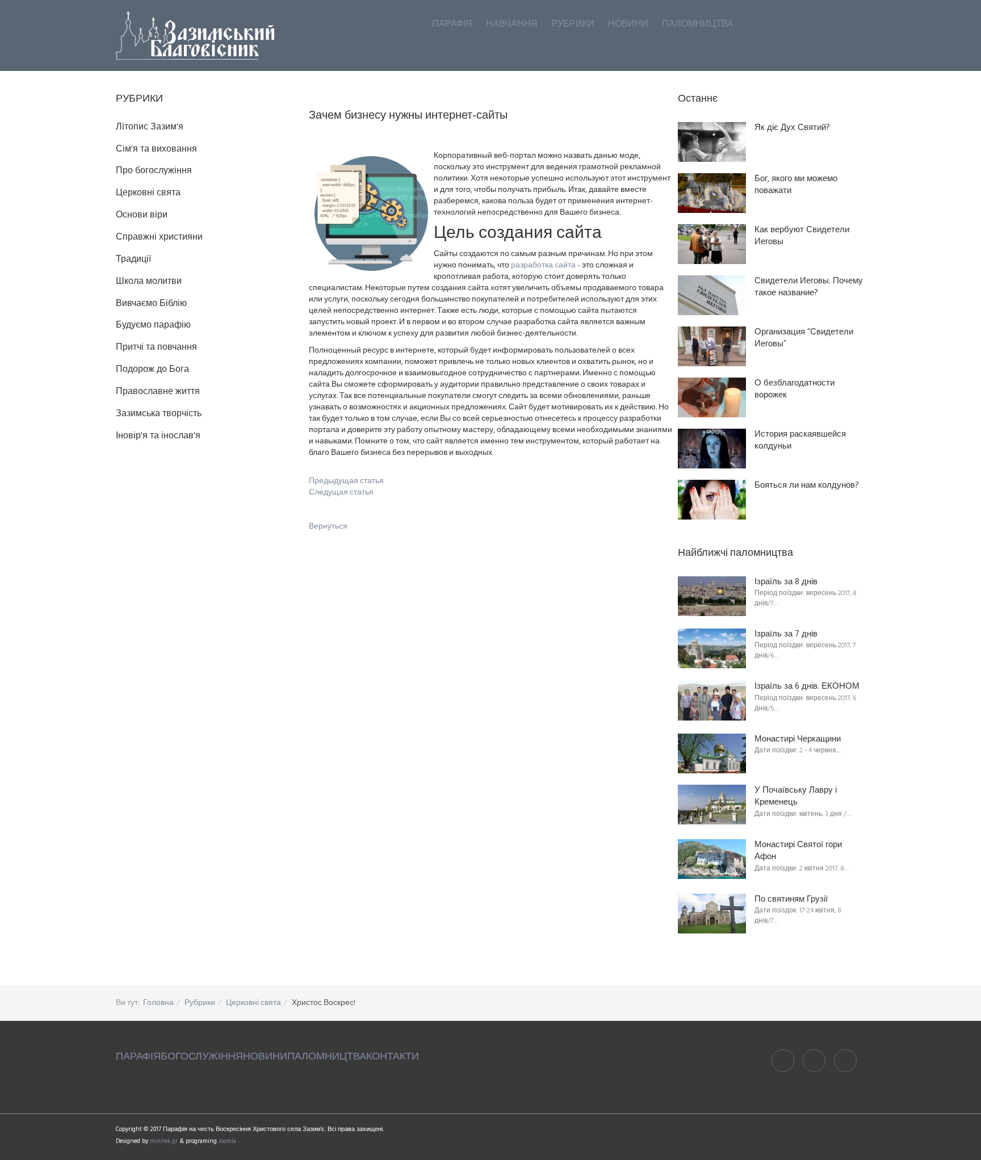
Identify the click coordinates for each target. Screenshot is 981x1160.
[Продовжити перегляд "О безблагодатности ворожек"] (712, 397)
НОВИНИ (265, 1057)
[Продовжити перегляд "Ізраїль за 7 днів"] (712, 648)
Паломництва (697, 24)
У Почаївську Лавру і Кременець (795, 797)
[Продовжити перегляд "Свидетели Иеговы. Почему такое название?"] (712, 295)
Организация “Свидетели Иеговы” (803, 338)
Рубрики (572, 24)
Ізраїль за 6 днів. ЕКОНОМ (807, 687)
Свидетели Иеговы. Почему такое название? (808, 287)
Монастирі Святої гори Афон (798, 851)
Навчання (512, 24)
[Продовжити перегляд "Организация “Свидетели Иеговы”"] (712, 346)
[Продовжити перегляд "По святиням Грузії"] (712, 913)
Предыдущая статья (346, 481)
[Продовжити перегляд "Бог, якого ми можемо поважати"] (712, 193)
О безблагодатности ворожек (794, 390)
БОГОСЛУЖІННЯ (202, 1057)
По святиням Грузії (791, 900)
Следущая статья (341, 492)
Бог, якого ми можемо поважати (795, 185)
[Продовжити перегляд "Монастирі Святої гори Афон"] (712, 859)
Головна (158, 1003)
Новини (628, 24)
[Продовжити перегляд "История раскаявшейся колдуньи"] (712, 448)
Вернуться (328, 526)
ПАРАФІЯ (138, 1057)
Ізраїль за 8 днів (786, 582)
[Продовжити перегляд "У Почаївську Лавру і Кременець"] (712, 804)
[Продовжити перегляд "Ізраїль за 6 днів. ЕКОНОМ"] (712, 701)
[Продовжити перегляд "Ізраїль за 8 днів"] (712, 596)
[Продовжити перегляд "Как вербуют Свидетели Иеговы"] (712, 244)
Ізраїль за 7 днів (786, 634)
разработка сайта (543, 265)
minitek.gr (164, 1141)
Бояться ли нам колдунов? (806, 486)
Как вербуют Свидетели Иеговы (801, 236)
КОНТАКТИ (392, 1057)
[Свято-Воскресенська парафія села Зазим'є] (195, 35)
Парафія (452, 24)
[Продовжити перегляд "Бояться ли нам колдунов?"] (712, 500)
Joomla (227, 1141)
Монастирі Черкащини (797, 740)
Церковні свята (253, 1003)
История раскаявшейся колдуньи (800, 441)
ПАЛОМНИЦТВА (326, 1057)
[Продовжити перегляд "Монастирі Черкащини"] (712, 753)
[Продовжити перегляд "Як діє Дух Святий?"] (712, 142)
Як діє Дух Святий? (792, 128)
